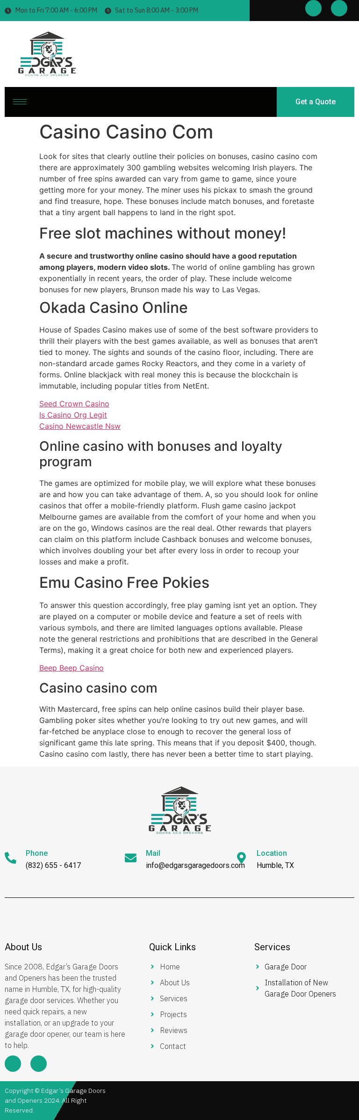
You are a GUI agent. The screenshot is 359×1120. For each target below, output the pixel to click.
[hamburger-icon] (19, 101)
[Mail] (130, 858)
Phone (37, 853)
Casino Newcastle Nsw (80, 426)
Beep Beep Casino (71, 667)
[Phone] (10, 858)
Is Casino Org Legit (73, 414)
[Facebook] (313, 8)
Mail (153, 853)
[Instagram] (339, 8)
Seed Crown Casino (74, 403)
